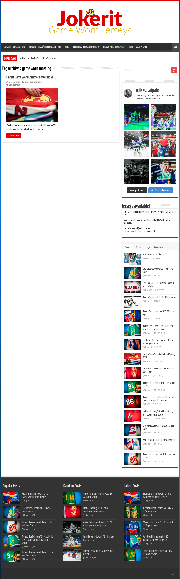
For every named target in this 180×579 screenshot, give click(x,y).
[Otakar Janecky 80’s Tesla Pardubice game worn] (132, 373)
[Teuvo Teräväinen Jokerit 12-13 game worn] (132, 316)
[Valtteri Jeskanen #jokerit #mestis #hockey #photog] (163, 172)
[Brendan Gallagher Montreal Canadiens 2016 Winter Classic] (132, 287)
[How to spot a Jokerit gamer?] (132, 259)
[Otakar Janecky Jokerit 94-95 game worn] (132, 273)
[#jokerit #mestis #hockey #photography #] (163, 117)
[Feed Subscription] (118, 68)
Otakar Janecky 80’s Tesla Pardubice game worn (95, 509)
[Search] (174, 70)
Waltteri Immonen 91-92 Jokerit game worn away (155, 538)
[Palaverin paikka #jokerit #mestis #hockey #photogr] (136, 172)
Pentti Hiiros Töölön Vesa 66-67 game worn (158, 509)
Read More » (13, 135)
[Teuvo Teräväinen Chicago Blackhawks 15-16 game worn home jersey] (132, 401)
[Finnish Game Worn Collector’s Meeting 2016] (132, 359)
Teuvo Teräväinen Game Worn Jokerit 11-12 (98, 552)
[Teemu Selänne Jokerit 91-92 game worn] (132, 302)
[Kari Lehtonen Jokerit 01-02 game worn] (132, 444)
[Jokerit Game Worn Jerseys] (90, 21)
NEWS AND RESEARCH (114, 46)
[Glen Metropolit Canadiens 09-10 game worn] (132, 430)
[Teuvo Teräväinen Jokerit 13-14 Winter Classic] (132, 387)
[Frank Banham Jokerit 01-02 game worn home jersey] (11, 498)
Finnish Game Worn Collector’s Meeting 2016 (31, 77)
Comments (158, 247)
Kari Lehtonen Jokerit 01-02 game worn (159, 440)
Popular (128, 247)
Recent (138, 247)
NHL (67, 46)
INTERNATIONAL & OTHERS (86, 46)
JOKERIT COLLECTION (14, 46)
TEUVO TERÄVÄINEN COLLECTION (45, 46)
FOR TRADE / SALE (138, 46)
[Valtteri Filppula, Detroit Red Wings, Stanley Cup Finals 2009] (132, 416)
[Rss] (173, 574)
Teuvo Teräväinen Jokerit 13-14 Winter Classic (37, 553)
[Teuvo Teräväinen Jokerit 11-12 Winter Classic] (132, 459)
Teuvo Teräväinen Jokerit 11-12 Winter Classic (37, 523)
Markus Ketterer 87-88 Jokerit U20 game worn (39, 58)
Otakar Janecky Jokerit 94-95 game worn (36, 509)
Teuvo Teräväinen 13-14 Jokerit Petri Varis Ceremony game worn (37, 540)
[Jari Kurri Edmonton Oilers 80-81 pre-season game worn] (132, 344)
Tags (148, 247)
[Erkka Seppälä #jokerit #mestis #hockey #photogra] (136, 117)
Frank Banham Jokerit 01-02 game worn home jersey (36, 495)
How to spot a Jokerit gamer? (155, 254)
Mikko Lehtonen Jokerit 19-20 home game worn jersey (97, 523)
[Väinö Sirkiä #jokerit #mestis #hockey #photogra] (163, 144)
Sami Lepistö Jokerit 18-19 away (98, 536)
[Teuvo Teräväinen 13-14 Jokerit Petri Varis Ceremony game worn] (132, 330)
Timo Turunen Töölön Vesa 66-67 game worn (98, 495)
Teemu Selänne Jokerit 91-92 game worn (159, 297)
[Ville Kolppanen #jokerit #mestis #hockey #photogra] (136, 144)
